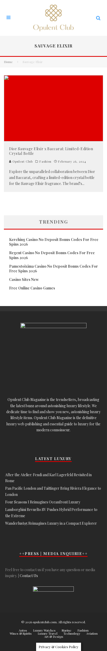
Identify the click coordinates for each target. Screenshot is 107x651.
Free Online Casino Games (32, 288)
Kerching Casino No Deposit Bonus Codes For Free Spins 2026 (53, 242)
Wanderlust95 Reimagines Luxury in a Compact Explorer (51, 523)
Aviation (92, 633)
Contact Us (29, 575)
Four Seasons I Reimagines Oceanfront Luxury (42, 502)
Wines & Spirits (21, 633)
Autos (23, 630)
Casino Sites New (24, 279)
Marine (66, 630)
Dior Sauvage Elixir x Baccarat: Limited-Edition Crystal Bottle (51, 151)
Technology (71, 633)
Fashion (45, 161)
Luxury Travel (47, 633)
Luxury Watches (44, 630)
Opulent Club (22, 161)
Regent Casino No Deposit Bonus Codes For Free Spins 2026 (52, 255)
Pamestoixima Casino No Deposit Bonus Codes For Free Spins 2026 (53, 268)
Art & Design (53, 636)
